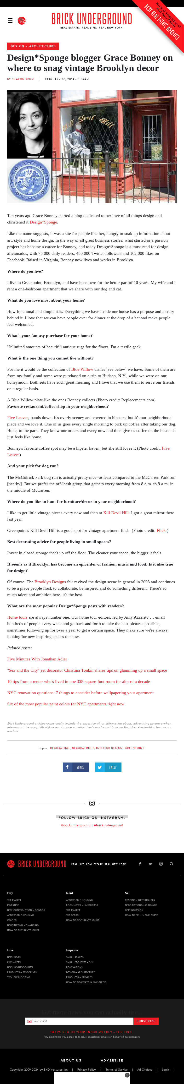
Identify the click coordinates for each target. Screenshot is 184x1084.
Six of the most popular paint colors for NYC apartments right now (65, 704)
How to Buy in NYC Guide (23, 930)
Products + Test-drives (22, 972)
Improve (72, 950)
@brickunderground (76, 825)
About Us (71, 1060)
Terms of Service (116, 1070)
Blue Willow (82, 369)
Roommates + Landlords (82, 905)
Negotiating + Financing (23, 925)
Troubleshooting (18, 977)
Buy (10, 893)
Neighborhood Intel (20, 967)
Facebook (140, 864)
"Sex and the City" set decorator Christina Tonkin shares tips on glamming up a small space (87, 670)
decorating (60, 748)
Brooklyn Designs (50, 581)
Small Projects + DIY (79, 962)
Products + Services (79, 977)
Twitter (150, 864)
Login (165, 1070)
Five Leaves (17, 417)
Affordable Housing (20, 915)
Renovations (74, 967)
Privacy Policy (86, 1070)
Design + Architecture (33, 46)
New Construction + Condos (26, 910)
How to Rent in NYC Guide (82, 920)
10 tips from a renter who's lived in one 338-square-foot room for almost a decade (78, 681)
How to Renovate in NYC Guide (86, 982)
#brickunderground (108, 825)
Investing (13, 905)
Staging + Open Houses (140, 900)
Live (10, 950)
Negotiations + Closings (141, 905)
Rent (69, 893)
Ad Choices (144, 1070)
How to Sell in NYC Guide (141, 915)
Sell (127, 893)
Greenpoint (134, 748)
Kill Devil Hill (116, 512)
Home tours (18, 617)
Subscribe (146, 1021)
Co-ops (12, 920)
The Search (73, 915)
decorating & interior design (97, 748)
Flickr (162, 530)
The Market (14, 900)
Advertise (112, 1060)
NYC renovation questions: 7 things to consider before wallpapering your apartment (80, 692)
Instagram (161, 864)
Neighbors (14, 957)
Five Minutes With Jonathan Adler (37, 659)
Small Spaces (75, 957)
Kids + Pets (14, 962)
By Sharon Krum (20, 79)
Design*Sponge (43, 222)
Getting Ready (134, 910)
